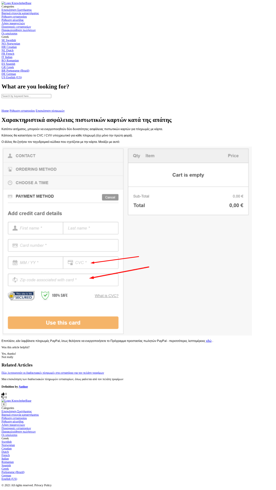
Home (5, 110)
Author (23, 386)
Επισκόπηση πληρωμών (50, 110)
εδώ (209, 340)
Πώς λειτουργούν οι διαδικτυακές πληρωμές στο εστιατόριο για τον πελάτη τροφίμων (53, 372)
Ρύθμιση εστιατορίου (22, 110)
